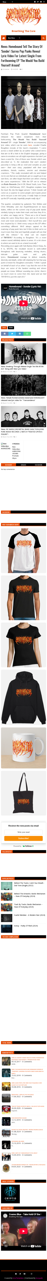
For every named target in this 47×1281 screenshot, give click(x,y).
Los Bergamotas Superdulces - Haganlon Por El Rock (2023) (28, 1164)
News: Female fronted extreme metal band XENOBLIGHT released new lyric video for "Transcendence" (23, 399)
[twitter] (38, 2)
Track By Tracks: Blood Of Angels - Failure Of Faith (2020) (28, 1106)
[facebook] (35, 2)
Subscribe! (23, 838)
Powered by (17, 846)
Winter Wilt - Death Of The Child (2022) (23, 1094)
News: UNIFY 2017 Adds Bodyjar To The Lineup (24, 1153)
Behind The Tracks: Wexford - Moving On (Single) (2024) (27, 1129)
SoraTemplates (18, 1278)
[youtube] (41, 2)
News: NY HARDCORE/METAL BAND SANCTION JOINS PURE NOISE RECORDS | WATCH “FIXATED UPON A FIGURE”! (22, 431)
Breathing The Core (23, 31)
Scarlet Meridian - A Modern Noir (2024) (29, 915)
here (30, 145)
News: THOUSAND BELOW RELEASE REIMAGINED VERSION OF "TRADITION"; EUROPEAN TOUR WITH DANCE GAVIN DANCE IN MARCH (27, 1071)
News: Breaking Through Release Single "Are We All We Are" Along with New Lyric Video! (22, 368)
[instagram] (44, 2)
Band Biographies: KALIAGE (19, 1118)
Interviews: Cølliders (18, 1141)
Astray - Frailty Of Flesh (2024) (26, 926)
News (11, 327)
